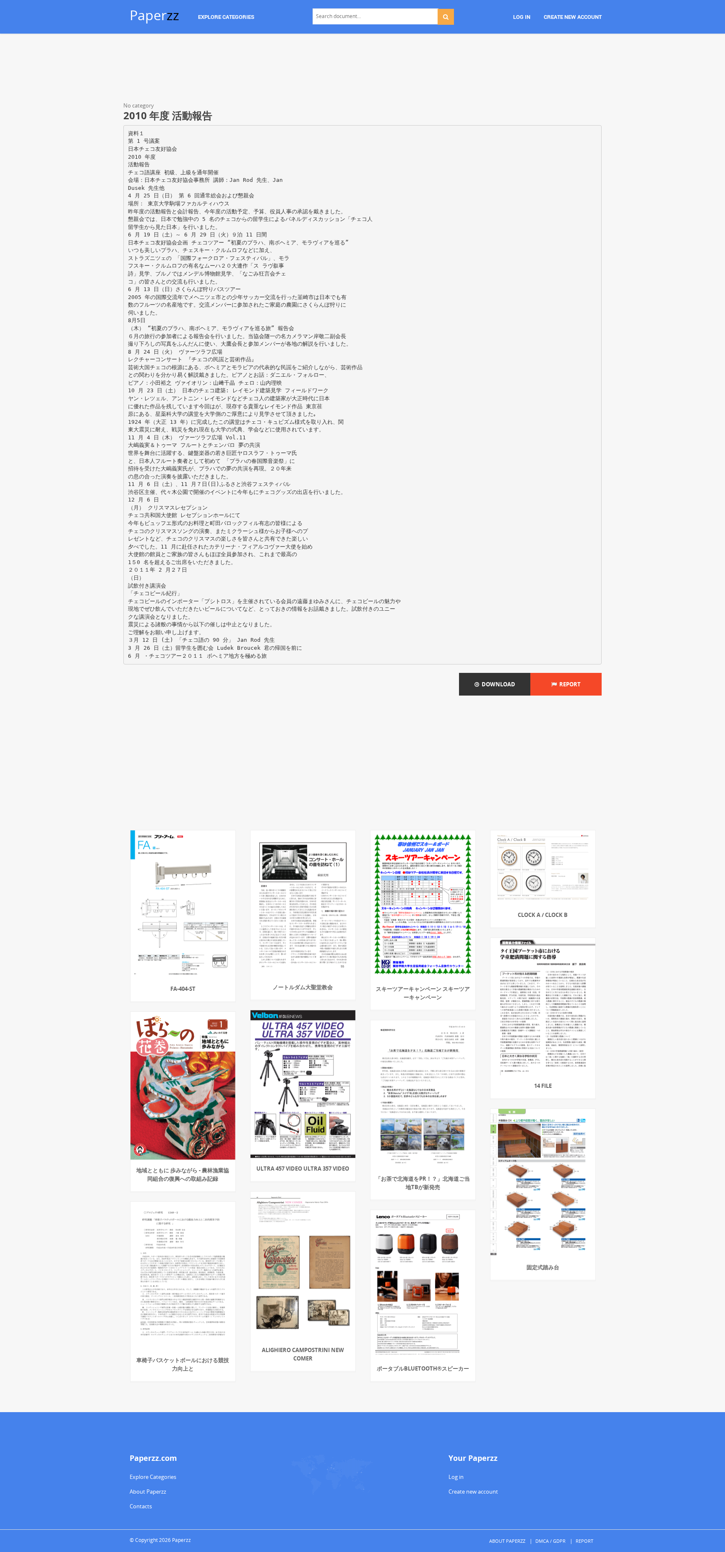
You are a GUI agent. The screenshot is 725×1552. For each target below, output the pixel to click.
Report (569, 684)
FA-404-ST (183, 989)
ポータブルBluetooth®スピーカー (423, 1368)
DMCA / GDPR (550, 1541)
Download (497, 684)
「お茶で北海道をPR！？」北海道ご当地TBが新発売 (423, 1183)
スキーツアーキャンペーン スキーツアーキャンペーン (423, 993)
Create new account (473, 1491)
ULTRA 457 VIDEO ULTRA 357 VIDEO (302, 1168)
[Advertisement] (362, 69)
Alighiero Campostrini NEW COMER (303, 1354)
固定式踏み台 (543, 1267)
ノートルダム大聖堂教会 (303, 987)
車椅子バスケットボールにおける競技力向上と (182, 1364)
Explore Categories (153, 1477)
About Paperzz (148, 1491)
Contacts (141, 1506)
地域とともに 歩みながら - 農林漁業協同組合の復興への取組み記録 (182, 1174)
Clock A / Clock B (543, 915)
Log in (456, 1477)
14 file (543, 1086)
